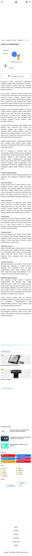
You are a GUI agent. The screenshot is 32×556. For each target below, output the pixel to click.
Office (19, 468)
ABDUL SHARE (15, 552)
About (16, 527)
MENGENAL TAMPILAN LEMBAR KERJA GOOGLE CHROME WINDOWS (19, 430)
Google (6, 53)
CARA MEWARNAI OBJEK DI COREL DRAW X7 (19, 445)
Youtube (20, 474)
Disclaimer (16, 538)
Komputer (5, 476)
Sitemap (16, 534)
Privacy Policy (16, 541)
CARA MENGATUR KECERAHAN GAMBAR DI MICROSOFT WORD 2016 (20, 438)
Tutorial (20, 472)
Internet (4, 474)
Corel (3, 470)
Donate (16, 545)
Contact (16, 530)
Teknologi (20, 470)
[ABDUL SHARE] (16, 2)
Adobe (4, 468)
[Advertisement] (16, 21)
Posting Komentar (7, 388)
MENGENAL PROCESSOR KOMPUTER (10, 365)
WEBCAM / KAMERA (6, 379)
